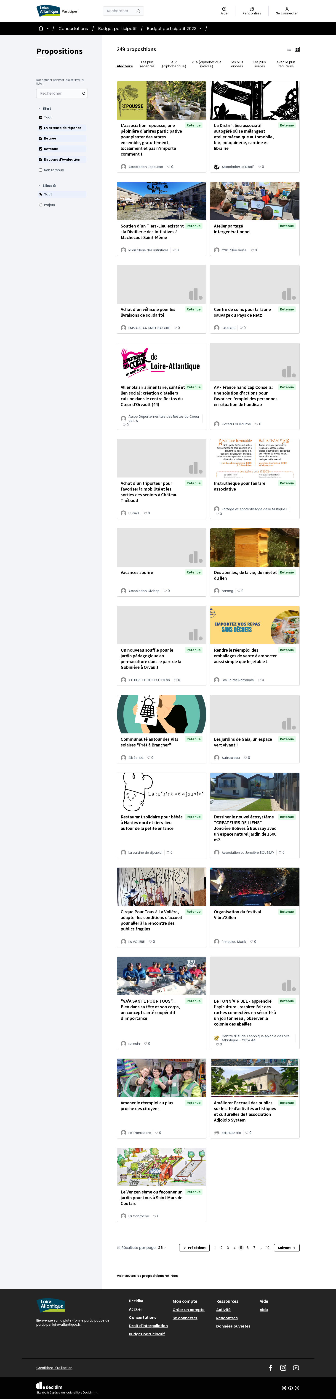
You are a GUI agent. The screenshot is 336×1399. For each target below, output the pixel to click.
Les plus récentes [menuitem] (147, 64)
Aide (264, 1309)
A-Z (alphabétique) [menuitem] (174, 64)
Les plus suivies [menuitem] (259, 64)
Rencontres (227, 1318)
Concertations (73, 28)
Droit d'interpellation (148, 1325)
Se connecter (185, 1318)
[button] (44, 108)
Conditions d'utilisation (54, 1368)
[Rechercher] (138, 11)
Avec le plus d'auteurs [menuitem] (286, 64)
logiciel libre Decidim (81, 1392)
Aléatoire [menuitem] (125, 66)
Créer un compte (189, 1309)
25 (160, 1247)
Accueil (135, 1309)
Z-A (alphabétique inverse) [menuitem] (206, 64)
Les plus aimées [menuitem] (237, 64)
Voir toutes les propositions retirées (147, 1276)
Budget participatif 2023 (172, 28)
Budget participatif (117, 28)
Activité (223, 1309)
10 (268, 1247)
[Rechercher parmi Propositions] (84, 93)
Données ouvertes (233, 1326)
